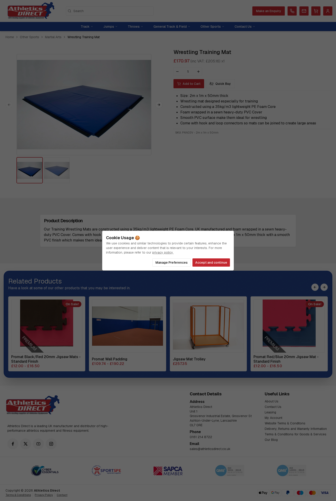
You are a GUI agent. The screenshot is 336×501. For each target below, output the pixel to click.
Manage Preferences (171, 262)
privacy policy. (162, 252)
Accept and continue (211, 262)
